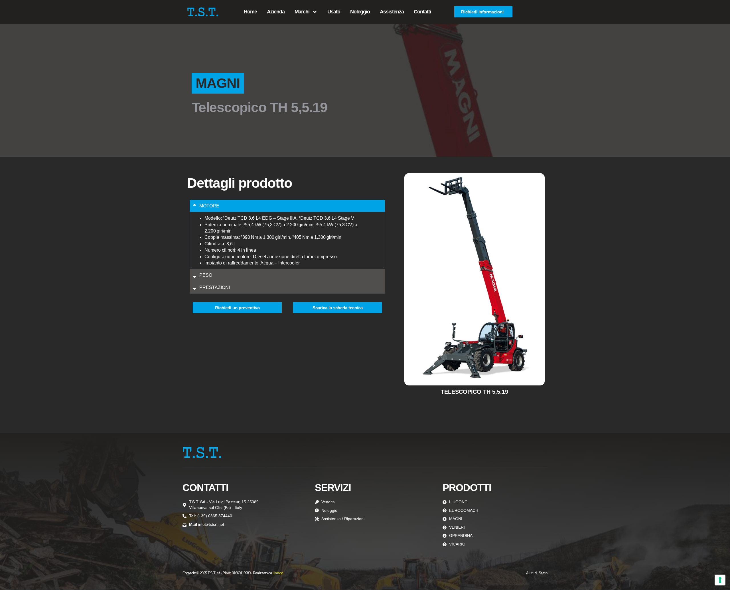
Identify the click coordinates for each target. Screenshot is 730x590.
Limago (278, 573)
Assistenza (392, 12)
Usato (333, 12)
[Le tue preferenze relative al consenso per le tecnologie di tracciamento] (720, 580)
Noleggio (360, 12)
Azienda (276, 12)
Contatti (422, 12)
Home (250, 12)
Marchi (302, 12)
